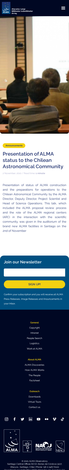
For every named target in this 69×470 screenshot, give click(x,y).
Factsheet (34, 380)
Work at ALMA (34, 348)
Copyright (34, 327)
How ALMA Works (34, 370)
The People (34, 375)
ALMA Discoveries (34, 365)
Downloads (35, 396)
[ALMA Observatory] (22, 8)
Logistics (34, 343)
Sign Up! (34, 284)
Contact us (34, 407)
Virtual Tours (34, 401)
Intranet (34, 333)
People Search (34, 338)
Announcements (14, 145)
